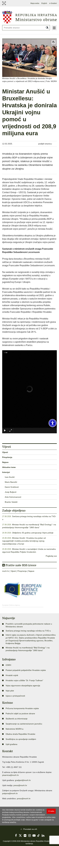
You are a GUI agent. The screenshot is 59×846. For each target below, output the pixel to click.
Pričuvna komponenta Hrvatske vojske (22, 708)
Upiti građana (11, 744)
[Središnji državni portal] (5, 3)
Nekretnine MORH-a (14, 729)
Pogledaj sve (51, 556)
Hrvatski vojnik (12, 675)
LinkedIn (43, 835)
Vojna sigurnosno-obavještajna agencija (23, 685)
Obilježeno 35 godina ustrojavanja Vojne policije (32, 533)
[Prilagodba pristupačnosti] (53, 423)
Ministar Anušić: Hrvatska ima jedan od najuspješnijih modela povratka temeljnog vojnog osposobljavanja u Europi (24, 541)
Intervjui (6, 472)
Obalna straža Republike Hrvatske (20, 734)
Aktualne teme (9, 467)
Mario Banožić (11, 482)
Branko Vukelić (11, 502)
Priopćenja (7, 457)
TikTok (38, 835)
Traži (47, 27)
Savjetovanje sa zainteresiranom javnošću (24, 724)
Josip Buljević (10, 492)
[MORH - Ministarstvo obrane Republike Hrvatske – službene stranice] (29, 17)
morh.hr (5, 571)
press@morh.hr (20, 785)
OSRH (8, 665)
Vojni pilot (10, 691)
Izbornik (54, 27)
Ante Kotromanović (13, 497)
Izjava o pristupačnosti (15, 696)
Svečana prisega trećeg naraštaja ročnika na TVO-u (28, 631)
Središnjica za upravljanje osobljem (21, 739)
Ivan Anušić (10, 477)
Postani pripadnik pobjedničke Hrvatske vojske (26, 670)
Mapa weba (34, 3)
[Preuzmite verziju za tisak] (53, 42)
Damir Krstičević (12, 487)
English (44, 3)
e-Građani (53, 3)
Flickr (25, 835)
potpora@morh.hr (10, 793)
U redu (51, 811)
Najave (5, 462)
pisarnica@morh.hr (10, 775)
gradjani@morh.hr (23, 780)
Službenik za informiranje (16, 719)
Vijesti (5, 452)
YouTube (34, 835)
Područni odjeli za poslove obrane (20, 713)
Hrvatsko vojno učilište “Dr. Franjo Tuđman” (24, 680)
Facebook (16, 835)
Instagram (29, 835)
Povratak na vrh (30, 829)
